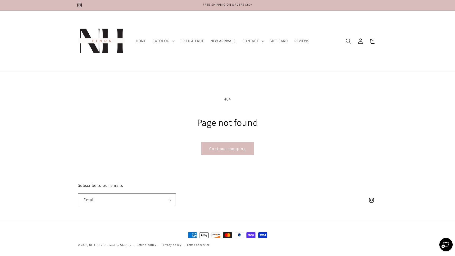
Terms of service (198, 245)
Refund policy (146, 245)
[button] (163, 41)
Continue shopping (227, 148)
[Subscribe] (170, 199)
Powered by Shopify (117, 245)
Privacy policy (172, 245)
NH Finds (95, 245)
